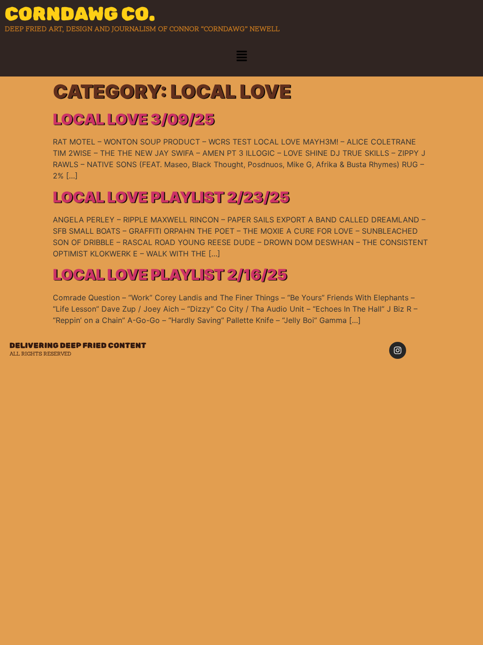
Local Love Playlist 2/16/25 (170, 274)
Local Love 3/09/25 (133, 119)
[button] (241, 56)
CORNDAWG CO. (80, 14)
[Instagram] (397, 350)
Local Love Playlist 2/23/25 (171, 197)
